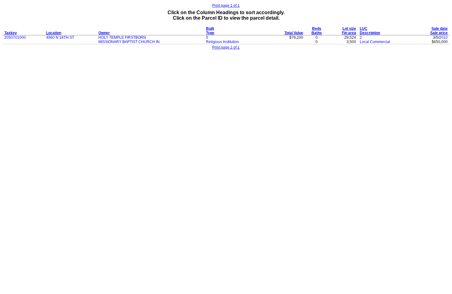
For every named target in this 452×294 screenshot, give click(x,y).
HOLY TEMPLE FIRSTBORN (122, 37)
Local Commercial (375, 42)
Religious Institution (222, 42)
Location (53, 33)
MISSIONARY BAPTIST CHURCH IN (129, 42)
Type (210, 33)
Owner (104, 33)
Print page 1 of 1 (226, 5)
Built (210, 28)
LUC (363, 28)
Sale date (439, 28)
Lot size (349, 28)
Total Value (293, 33)
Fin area (349, 33)
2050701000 (15, 37)
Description (370, 33)
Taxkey (10, 33)
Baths (316, 33)
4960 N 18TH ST (60, 37)
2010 (443, 37)
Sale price (439, 33)
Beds (316, 28)
